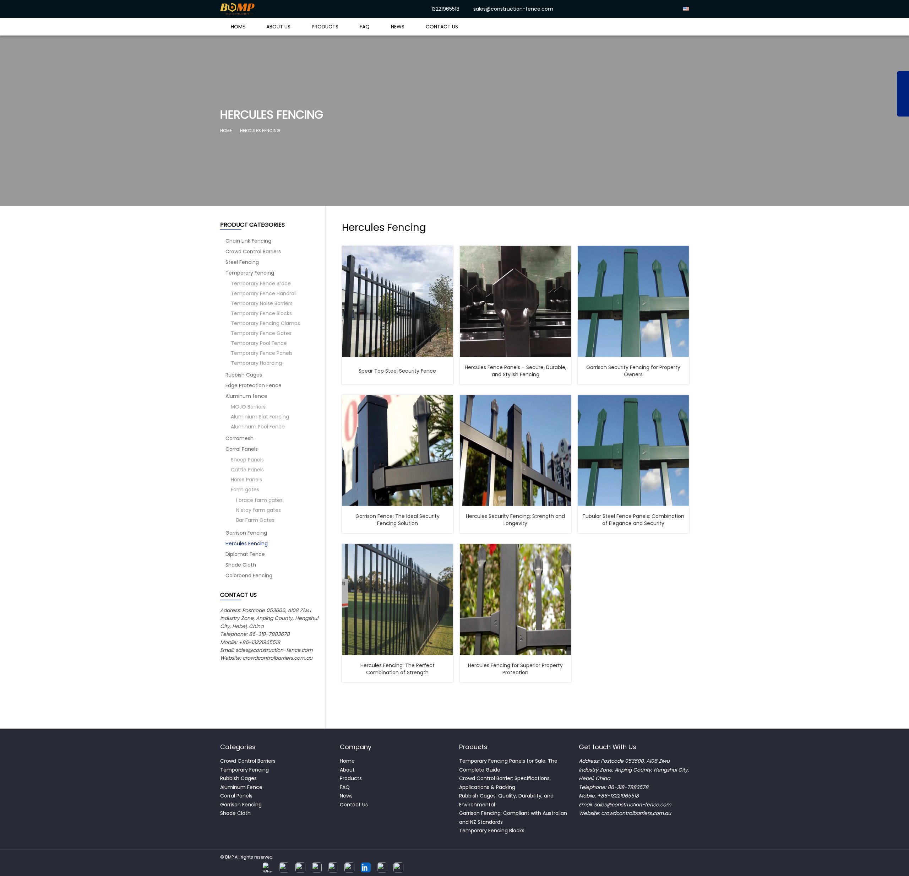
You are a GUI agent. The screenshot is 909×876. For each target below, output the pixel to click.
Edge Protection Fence (253, 385)
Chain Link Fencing (248, 240)
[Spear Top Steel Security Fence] (397, 301)
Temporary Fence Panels (262, 353)
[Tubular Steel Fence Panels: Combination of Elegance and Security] (633, 450)
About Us (278, 26)
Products (325, 26)
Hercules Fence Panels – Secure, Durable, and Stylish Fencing (515, 371)
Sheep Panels (247, 459)
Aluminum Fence (241, 787)
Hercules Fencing (246, 543)
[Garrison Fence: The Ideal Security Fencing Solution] (397, 450)
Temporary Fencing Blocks (492, 830)
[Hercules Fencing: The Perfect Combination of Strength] (397, 599)
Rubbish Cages (243, 374)
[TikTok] (333, 867)
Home (238, 26)
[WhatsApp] (268, 867)
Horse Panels (246, 479)
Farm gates (245, 489)
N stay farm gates (258, 510)
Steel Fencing (242, 262)
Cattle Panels (247, 469)
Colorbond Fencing (248, 575)
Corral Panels (241, 449)
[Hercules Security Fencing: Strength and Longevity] (515, 450)
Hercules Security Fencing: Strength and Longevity (515, 520)
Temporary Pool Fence (259, 343)
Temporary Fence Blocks (261, 313)
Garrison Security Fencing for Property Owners (633, 371)
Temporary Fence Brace (261, 283)
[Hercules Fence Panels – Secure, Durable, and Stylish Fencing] (515, 301)
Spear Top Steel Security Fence (397, 370)
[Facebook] (284, 867)
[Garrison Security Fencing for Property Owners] (633, 301)
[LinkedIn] (366, 867)
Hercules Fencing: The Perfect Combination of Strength (397, 669)
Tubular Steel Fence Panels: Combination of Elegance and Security (633, 520)
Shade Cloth (240, 564)
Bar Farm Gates (255, 520)
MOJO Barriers (248, 406)
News (397, 26)
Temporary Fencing (249, 272)
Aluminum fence (246, 396)
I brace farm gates (259, 500)
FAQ (365, 26)
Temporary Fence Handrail (263, 293)
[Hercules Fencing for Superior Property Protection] (515, 599)
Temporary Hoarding (256, 363)
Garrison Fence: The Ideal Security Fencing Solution (397, 520)
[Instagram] (300, 867)
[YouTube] (349, 867)
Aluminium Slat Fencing (260, 416)
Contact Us (442, 26)
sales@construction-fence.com (513, 8)
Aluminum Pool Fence (258, 426)
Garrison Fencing (246, 532)
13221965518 (445, 8)
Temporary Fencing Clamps (265, 323)
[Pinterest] (398, 867)
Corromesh (239, 438)
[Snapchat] (382, 867)
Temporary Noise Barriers (262, 303)
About (347, 769)
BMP (229, 857)
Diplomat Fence (245, 554)
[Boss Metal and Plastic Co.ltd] (267, 8)
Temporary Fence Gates (261, 333)
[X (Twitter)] (317, 867)
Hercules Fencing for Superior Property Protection (515, 669)
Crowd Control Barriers (253, 251)
